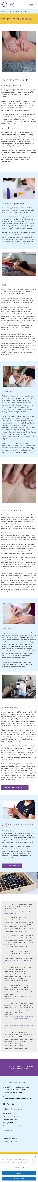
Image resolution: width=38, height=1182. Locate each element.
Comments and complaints (12, 1126)
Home (3, 11)
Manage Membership (10, 1141)
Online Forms (7, 1113)
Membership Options (10, 1138)
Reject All (19, 1173)
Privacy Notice (8, 1123)
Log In (5, 1135)
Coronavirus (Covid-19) (10, 1116)
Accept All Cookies (19, 1178)
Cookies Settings (19, 1167)
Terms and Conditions (10, 1119)
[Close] (36, 1156)
